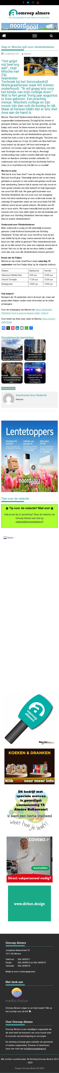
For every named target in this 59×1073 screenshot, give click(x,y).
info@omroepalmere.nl (35, 1048)
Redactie (27, 54)
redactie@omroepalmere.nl (29, 521)
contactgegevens (27, 971)
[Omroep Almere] (4, 35)
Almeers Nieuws (8, 388)
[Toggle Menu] (34, 35)
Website (19, 399)
